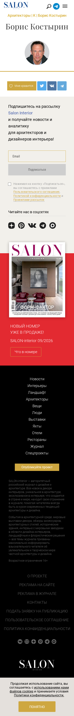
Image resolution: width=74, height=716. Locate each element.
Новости (37, 379)
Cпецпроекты (37, 453)
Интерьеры (37, 386)
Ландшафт (37, 392)
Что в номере (26, 352)
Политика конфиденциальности (37, 629)
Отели (37, 433)
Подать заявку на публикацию (37, 611)
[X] (41, 85)
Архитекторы (19, 15)
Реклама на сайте (37, 585)
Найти (49, 6)
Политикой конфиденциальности (37, 195)
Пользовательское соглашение (37, 620)
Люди (37, 412)
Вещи (37, 406)
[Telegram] (62, 85)
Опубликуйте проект (37, 467)
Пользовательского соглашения (36, 191)
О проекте (37, 576)
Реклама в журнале (37, 593)
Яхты (37, 426)
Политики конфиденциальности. (39, 695)
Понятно (37, 707)
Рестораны (37, 439)
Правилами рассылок (29, 199)
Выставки (37, 419)
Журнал (37, 446)
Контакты (37, 602)
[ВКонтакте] (52, 85)
